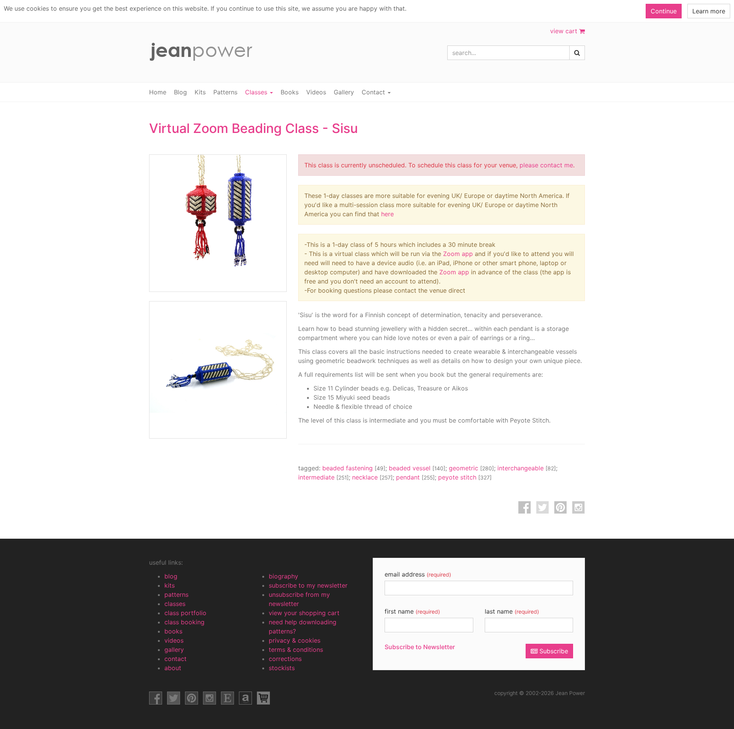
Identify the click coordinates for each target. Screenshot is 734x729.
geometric (471, 468)
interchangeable (526, 468)
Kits (200, 92)
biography (283, 576)
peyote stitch (465, 477)
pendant (415, 477)
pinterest (560, 507)
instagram (578, 507)
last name (512, 611)
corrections (285, 659)
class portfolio (185, 613)
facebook (524, 507)
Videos (316, 92)
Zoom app (458, 254)
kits (169, 585)
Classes (257, 92)
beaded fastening (353, 468)
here (387, 214)
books (173, 631)
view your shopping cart (304, 613)
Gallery (344, 92)
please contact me (546, 165)
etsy (227, 698)
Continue (664, 11)
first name (412, 611)
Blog (180, 92)
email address (418, 574)
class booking (184, 622)
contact (175, 659)
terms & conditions (296, 649)
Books (290, 92)
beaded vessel (417, 468)
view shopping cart (263, 698)
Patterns (225, 92)
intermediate (323, 477)
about (172, 668)
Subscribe (553, 651)
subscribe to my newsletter (308, 585)
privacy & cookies (294, 640)
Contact (374, 92)
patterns (176, 594)
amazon (245, 698)
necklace (372, 477)
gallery (174, 649)
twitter (542, 507)
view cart (564, 31)
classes (174, 604)
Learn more (708, 11)
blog (170, 576)
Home (157, 92)
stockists (282, 668)
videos (174, 640)
